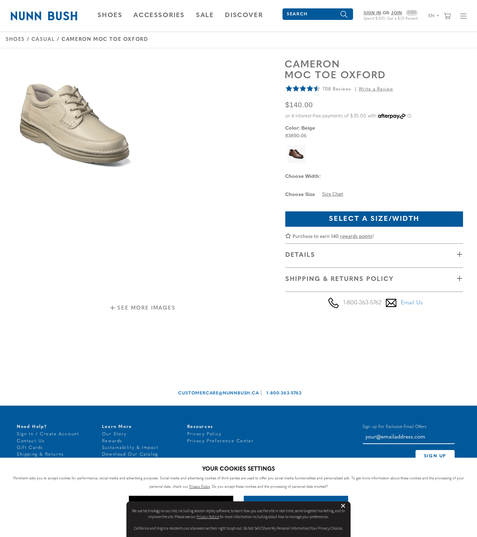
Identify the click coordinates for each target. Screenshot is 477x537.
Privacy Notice (208, 517)
